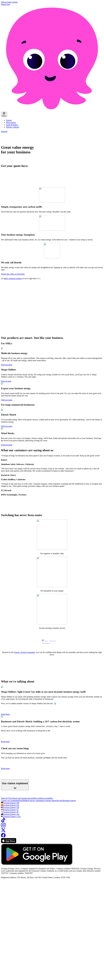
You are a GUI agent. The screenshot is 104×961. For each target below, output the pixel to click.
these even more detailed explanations (43, 936)
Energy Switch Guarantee (24, 652)
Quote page (44, 867)
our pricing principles (50, 817)
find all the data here (16, 923)
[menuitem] (9, 120)
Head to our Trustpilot (10, 806)
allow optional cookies (13, 278)
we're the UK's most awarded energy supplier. (76, 914)
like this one (62, 830)
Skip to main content (9, 2)
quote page (44, 897)
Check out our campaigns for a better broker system (21, 960)
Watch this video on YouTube (13, 274)
